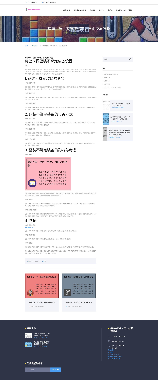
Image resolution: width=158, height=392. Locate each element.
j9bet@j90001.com (49, 2)
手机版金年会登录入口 (80, 10)
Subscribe (55, 370)
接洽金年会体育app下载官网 (124, 10)
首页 (26, 46)
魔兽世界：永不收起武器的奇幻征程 (42, 302)
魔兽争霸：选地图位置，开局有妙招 (79, 302)
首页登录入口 (66, 10)
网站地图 (114, 348)
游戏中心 (101, 10)
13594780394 (32, 2)
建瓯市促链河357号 (118, 345)
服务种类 (110, 10)
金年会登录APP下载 (114, 359)
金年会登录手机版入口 (115, 356)
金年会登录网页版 (113, 354)
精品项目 (92, 10)
